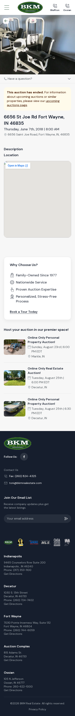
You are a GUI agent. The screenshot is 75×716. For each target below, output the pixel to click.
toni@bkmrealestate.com (25, 483)
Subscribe (67, 518)
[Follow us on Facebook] (24, 457)
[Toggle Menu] (7, 7)
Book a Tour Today (24, 312)
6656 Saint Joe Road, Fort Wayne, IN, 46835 (39, 134)
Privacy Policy (37, 709)
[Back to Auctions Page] (6, 21)
